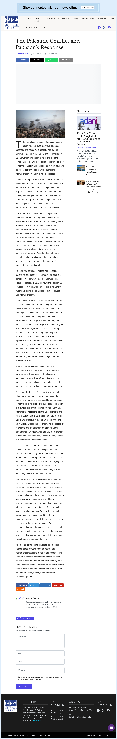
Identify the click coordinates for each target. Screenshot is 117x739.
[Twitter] (104, 27)
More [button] (64, 19)
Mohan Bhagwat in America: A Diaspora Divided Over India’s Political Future (93, 186)
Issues (45, 27)
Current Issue (31, 27)
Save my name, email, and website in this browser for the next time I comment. (40, 678)
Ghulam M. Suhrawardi (86, 148)
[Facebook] (99, 27)
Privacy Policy (87, 735)
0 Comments (53, 54)
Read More (38, 720)
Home (28, 19)
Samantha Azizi (22, 54)
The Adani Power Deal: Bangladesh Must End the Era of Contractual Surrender (88, 139)
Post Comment (23, 686)
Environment (88, 19)
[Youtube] (109, 27)
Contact (102, 19)
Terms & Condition (104, 735)
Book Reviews (38, 20)
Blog (75, 19)
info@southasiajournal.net (81, 717)
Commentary (52, 19)
